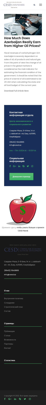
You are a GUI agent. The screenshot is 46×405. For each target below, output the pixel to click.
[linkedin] (19, 166)
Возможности (10, 339)
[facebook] (10, 166)
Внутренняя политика (13, 298)
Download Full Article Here (16, 90)
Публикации (9, 331)
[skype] (23, 166)
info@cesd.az (10, 274)
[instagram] (32, 166)
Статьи (7, 335)
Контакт (7, 348)
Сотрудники (9, 302)
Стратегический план (13, 307)
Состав (7, 311)
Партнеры (8, 344)
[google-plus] (14, 166)
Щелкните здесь (9, 227)
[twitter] (28, 166)
